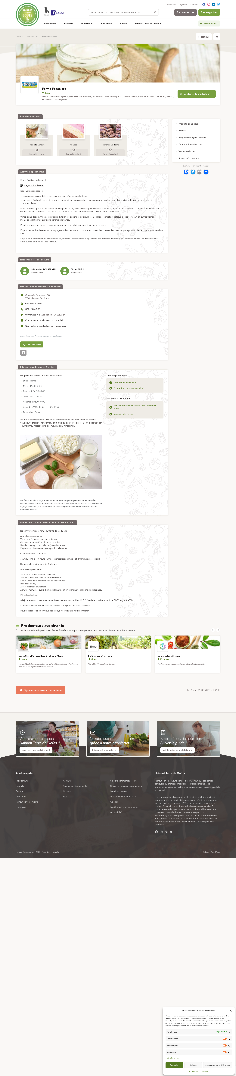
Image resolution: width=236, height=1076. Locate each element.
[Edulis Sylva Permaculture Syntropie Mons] (48, 642)
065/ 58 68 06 (32, 309)
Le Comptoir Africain (169, 656)
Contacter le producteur (196, 93)
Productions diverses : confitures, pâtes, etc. (176, 664)
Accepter (174, 1065)
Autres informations (189, 158)
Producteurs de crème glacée (54, 99)
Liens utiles (21, 807)
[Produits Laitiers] (37, 131)
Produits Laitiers (37, 145)
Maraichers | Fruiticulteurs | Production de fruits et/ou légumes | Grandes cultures (103, 97)
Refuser (193, 1065)
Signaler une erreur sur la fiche (42, 690)
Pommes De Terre (110, 145)
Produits (68, 23)
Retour (205, 36)
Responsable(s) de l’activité (192, 137)
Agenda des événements (75, 786)
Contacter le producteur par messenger (45, 326)
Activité (183, 130)
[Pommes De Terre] (110, 131)
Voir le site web (33, 344)
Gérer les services (173, 1058)
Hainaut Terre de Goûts (147, 23)
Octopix (206, 852)
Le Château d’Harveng (100, 656)
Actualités (106, 23)
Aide (65, 796)
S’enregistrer (209, 12)
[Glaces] (73, 131)
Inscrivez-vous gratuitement (36, 750)
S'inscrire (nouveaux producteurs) (126, 786)
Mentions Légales (118, 791)
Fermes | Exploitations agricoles (55, 97)
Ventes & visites (187, 151)
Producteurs (49, 23)
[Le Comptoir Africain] (187, 642)
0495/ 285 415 (32, 314)
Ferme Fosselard (37, 154)
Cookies (114, 801)
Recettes (85, 23)
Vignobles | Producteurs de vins (101, 664)
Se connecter (185, 12)
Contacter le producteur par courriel (44, 320)
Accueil (20, 36)
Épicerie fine (200, 664)
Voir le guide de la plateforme (177, 750)
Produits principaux (188, 123)
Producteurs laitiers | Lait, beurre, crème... (155, 97)
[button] (230, 1010)
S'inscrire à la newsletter (104, 750)
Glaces (73, 145)
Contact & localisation (190, 144)
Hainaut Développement (25, 852)
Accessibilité (116, 812)
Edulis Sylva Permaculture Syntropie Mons (41, 656)
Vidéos (123, 23)
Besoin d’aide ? (211, 23)
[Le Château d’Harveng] (118, 642)
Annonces (171, 4)
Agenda (183, 4)
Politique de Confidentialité (198, 1071)
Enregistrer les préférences (217, 1065)
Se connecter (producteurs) (123, 780)
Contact (194, 4)
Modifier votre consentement (124, 807)
